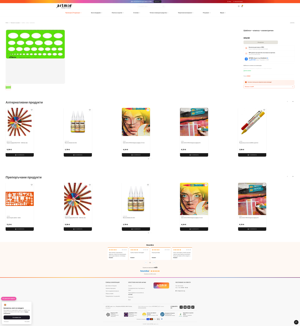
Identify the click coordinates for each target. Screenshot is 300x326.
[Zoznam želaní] (238, 6)
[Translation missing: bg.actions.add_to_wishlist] (31, 109)
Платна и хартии (117, 13)
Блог (129, 299)
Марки (222, 13)
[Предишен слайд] (8, 124)
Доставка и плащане (111, 285)
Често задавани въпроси (112, 291)
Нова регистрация (238, 1)
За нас (130, 285)
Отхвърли (6, 321)
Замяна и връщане (111, 288)
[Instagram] (185, 307)
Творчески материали (185, 13)
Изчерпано (261, 42)
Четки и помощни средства (158, 13)
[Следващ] (154, 262)
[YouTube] (188, 307)
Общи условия (109, 293)
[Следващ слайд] (31, 124)
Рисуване (206, 13)
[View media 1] (8, 87)
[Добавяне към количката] (20, 155)
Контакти (130, 297)
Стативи (136, 13)
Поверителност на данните (113, 296)
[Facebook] (181, 307)
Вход (230, 1)
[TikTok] (192, 307)
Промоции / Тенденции (72, 13)
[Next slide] (293, 101)
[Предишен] (146, 262)
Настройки (27, 321)
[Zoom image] (35, 44)
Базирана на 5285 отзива (150, 274)
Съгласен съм (17, 317)
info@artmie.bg (181, 290)
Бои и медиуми (96, 13)
